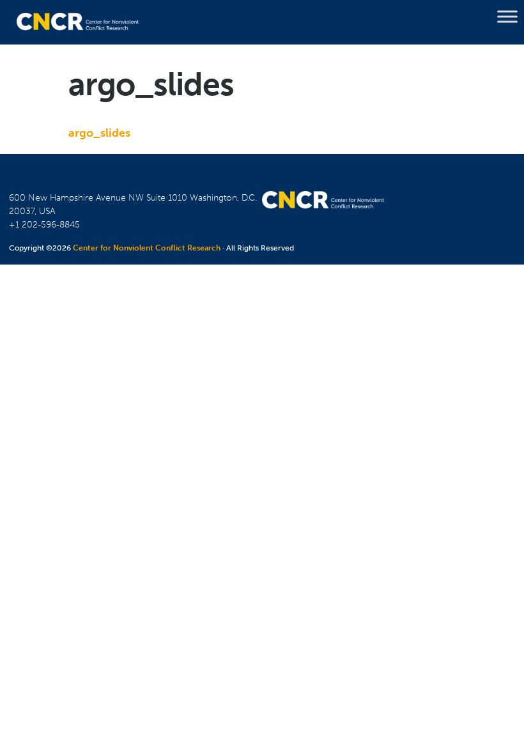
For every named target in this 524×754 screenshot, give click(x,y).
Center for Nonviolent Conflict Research (146, 247)
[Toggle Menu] (507, 17)
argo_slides (99, 133)
